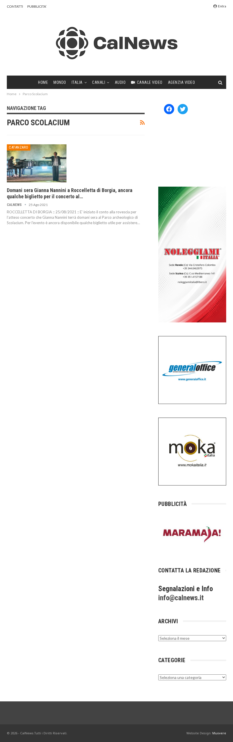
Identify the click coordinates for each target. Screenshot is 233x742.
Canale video (150, 82)
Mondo (59, 82)
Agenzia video (181, 82)
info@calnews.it (181, 598)
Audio (120, 82)
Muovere (219, 733)
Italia (77, 82)
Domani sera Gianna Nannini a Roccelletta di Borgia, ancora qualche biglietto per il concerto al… (69, 193)
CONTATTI (15, 6)
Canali (98, 82)
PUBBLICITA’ (37, 6)
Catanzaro (18, 147)
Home (43, 82)
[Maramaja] (192, 534)
